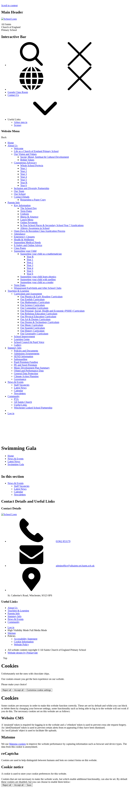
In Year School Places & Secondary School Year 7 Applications (52, 225)
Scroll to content (9, 5)
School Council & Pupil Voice (29, 342)
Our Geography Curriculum (34, 333)
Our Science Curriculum (32, 305)
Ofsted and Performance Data (29, 370)
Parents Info (14, 202)
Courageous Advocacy (25, 162)
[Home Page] (9, 19)
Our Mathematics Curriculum (35, 302)
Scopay (17, 125)
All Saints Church (23, 402)
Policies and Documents (26, 350)
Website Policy (21, 644)
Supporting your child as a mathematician (41, 253)
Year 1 (23, 168)
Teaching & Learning (18, 291)
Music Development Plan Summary (32, 367)
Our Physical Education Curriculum (38, 316)
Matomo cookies (17, 744)
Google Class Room (18, 92)
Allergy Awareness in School (34, 228)
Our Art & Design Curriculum (35, 319)
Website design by (23, 652)
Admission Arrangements (26, 353)
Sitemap (12, 633)
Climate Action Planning (26, 376)
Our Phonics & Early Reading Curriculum (41, 296)
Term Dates (26, 211)
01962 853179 (63, 541)
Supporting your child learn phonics (38, 276)
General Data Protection (26, 373)
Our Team (19, 191)
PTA (16, 399)
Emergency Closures (24, 236)
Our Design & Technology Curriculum (39, 322)
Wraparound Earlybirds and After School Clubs (37, 288)
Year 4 (23, 177)
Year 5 (23, 179)
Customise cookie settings (39, 690)
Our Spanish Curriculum (32, 328)
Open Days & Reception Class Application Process (39, 231)
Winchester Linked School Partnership (33, 407)
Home (11, 142)
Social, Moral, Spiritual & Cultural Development (44, 157)
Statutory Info (14, 348)
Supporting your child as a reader (36, 282)
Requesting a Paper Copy (33, 199)
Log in (11, 413)
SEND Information (23, 356)
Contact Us (13, 95)
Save (29, 785)
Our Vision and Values (25, 154)
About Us (12, 145)
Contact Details (21, 196)
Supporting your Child (25, 251)
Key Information (22, 205)
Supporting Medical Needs (27, 242)
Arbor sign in (20, 122)
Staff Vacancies (21, 385)
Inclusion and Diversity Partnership (31, 188)
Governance (20, 379)
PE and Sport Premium (25, 365)
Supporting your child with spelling (38, 279)
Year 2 (23, 171)
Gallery (17, 345)
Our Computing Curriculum (34, 308)
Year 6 (23, 185)
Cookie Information (24, 641)
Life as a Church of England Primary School (36, 151)
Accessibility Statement (25, 638)
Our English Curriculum (32, 299)
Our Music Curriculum (31, 325)
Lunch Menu (26, 219)
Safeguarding (20, 359)
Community (14, 396)
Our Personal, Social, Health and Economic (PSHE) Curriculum (52, 310)
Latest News (20, 387)
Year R (23, 182)
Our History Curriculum (32, 330)
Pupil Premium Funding (26, 362)
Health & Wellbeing (24, 239)
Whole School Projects (31, 165)
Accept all (18, 690)
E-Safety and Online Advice (28, 245)
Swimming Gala (16, 464)
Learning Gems (21, 339)
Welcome (18, 148)
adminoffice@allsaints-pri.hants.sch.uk (75, 565)
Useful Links (20, 404)
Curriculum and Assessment (28, 293)
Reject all (7, 690)
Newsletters (20, 393)
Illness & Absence (29, 216)
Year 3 (23, 174)
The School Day (28, 208)
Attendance (19, 234)
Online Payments (28, 222)
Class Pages (20, 248)
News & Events (15, 382)
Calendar (18, 390)
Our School (20, 194)
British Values (27, 159)
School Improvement (24, 336)
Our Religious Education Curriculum (38, 313)
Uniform (24, 214)
